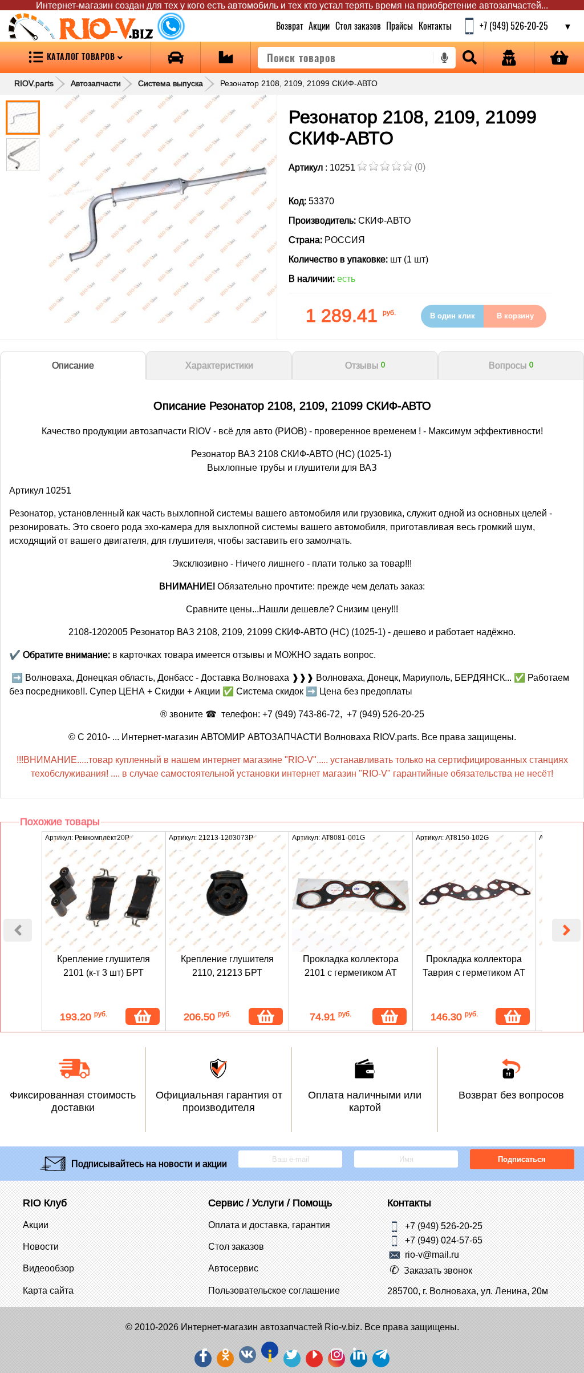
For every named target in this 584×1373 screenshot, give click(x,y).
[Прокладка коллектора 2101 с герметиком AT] (350, 893)
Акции (319, 26)
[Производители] (225, 57)
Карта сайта (48, 1290)
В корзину (515, 316)
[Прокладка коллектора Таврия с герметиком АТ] (474, 893)
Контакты (434, 26)
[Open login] (508, 57)
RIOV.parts (34, 83)
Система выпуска (170, 83)
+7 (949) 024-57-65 (443, 1240)
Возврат (289, 26)
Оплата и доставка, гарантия (269, 1224)
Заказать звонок (438, 1270)
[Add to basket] (142, 1016)
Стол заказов (357, 26)
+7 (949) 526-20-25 (443, 1226)
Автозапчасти (96, 83)
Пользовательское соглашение (274, 1290)
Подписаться (522, 1159)
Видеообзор (48, 1268)
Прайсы (399, 26)
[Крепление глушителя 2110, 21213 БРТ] (227, 893)
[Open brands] (175, 57)
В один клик (452, 316)
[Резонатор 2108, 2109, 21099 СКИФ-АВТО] (162, 209)
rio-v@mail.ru (432, 1254)
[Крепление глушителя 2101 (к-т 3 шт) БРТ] (104, 893)
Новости (41, 1246)
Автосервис (233, 1268)
